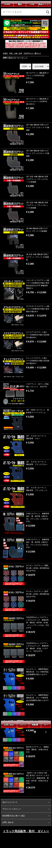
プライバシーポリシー (11, 809)
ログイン (23, 725)
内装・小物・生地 (15, 53)
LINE (32, 4)
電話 (20, 4)
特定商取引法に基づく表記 (13, 815)
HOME (7, 4)
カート (46, 725)
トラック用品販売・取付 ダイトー (26, 831)
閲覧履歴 (35, 725)
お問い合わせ (9, 725)
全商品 (5, 53)
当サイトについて (9, 802)
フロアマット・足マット (32, 53)
